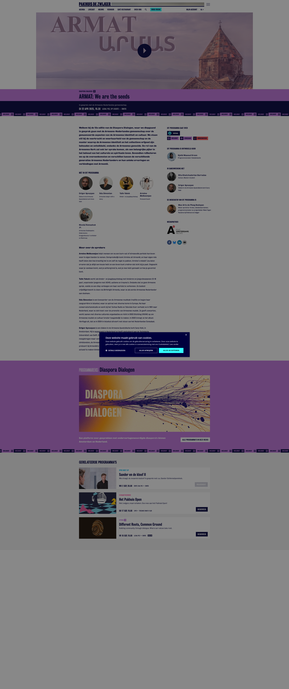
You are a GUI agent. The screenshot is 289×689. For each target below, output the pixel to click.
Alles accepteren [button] (171, 350)
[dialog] (144, 344)
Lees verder (173, 344)
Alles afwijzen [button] (146, 350)
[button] (115, 350)
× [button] (186, 335)
